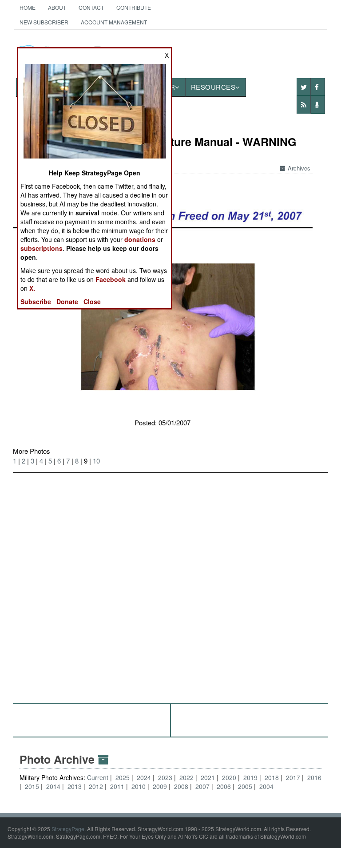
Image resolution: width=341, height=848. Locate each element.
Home (28, 7)
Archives (299, 168)
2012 (96, 786)
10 (96, 460)
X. (32, 288)
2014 (53, 786)
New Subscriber (44, 22)
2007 (202, 786)
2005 (245, 786)
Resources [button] (213, 86)
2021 (208, 777)
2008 (181, 786)
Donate (67, 301)
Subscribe (35, 301)
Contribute (133, 7)
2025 (122, 777)
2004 (266, 786)
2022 (186, 777)
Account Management (114, 22)
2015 (32, 786)
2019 (250, 777)
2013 (74, 786)
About (57, 7)
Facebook (110, 279)
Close (92, 301)
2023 (165, 777)
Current (98, 777)
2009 (160, 786)
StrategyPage (68, 828)
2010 (138, 786)
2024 (144, 777)
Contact (91, 7)
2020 (229, 777)
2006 (224, 786)
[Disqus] (171, 584)
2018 (272, 777)
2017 (293, 777)
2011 (117, 786)
